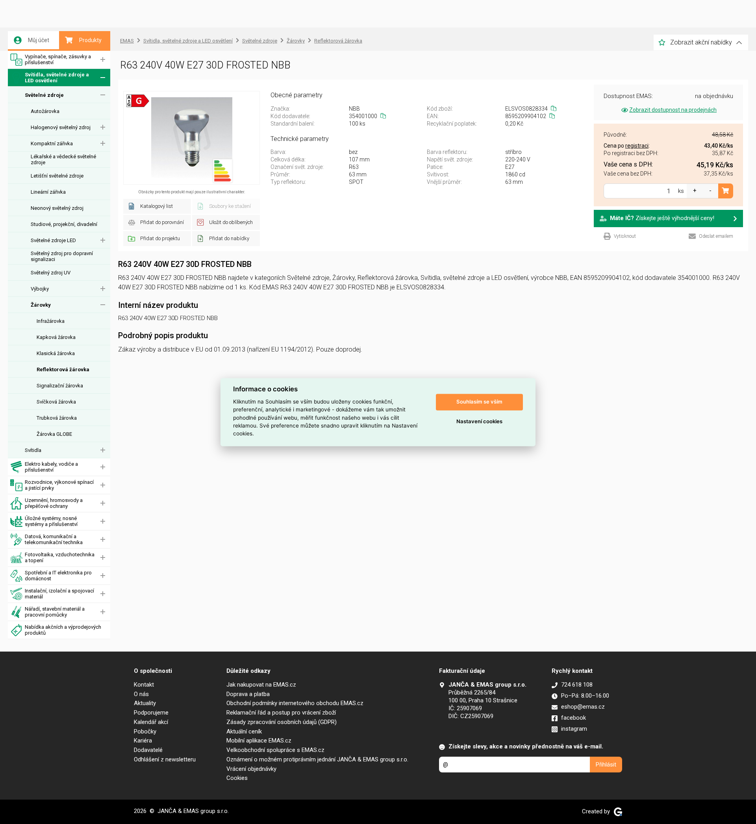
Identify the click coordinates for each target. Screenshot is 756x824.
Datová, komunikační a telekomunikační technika (54, 539)
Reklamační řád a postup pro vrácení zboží (281, 712)
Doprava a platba (248, 694)
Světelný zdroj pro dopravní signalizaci (62, 256)
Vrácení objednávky (251, 768)
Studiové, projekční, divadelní (64, 224)
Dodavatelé (148, 750)
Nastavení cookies (479, 421)
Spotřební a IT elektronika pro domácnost (58, 575)
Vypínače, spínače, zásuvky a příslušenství (58, 59)
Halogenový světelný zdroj (61, 127)
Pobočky (145, 731)
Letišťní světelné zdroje (57, 176)
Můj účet (38, 40)
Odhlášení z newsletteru (165, 759)
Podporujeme (151, 712)
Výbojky (40, 289)
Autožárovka (45, 111)
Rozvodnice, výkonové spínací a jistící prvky (59, 485)
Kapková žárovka (56, 337)
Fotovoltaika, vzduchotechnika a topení (59, 557)
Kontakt (144, 684)
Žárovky (41, 305)
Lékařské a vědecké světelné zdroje (63, 159)
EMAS (127, 41)
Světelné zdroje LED (53, 240)
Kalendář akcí (151, 722)
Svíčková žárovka (56, 402)
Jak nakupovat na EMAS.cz (261, 684)
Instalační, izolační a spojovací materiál (59, 594)
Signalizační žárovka (60, 386)
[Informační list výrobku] (222, 171)
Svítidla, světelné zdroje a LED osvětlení (57, 77)
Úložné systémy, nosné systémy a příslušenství (51, 521)
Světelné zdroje (44, 95)
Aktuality (145, 703)
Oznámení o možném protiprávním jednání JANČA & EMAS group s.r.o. (317, 759)
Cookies (237, 777)
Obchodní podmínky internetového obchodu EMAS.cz (294, 703)
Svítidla (33, 450)
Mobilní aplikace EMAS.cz (258, 740)
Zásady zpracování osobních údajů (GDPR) (281, 722)
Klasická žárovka (56, 353)
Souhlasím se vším (479, 402)
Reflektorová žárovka (63, 369)
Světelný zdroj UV (50, 273)
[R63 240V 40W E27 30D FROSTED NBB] (191, 138)
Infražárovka (51, 321)
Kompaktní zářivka (52, 143)
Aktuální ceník (244, 731)
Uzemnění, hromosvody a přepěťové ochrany (54, 503)
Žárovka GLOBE (54, 434)
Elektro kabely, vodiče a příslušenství (51, 467)
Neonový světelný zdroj (57, 208)
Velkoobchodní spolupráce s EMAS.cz (275, 750)
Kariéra (143, 740)
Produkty (90, 40)
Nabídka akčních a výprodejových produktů (63, 630)
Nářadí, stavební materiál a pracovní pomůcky (55, 612)
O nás (141, 694)
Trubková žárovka (57, 418)
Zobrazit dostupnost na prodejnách (673, 110)
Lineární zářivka (48, 192)
